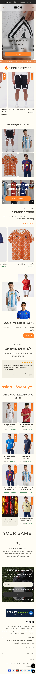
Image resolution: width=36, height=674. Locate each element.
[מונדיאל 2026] (26, 140)
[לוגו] (18, 7)
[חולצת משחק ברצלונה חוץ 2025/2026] (26, 506)
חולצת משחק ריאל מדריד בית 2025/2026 (9, 426)
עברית (32, 659)
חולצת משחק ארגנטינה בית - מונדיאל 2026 (26, 489)
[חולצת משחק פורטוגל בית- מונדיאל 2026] (26, 412)
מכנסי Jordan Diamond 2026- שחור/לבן (21, 109)
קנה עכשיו (8, 2)
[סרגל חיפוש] (6, 7)
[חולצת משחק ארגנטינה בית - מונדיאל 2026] (26, 475)
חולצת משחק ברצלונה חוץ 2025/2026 (26, 520)
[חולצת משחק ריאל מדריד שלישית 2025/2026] (10, 443)
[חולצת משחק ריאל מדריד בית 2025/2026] (10, 412)
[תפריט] (33, 7)
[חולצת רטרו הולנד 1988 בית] (21, 244)
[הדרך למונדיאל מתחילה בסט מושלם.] (10, 511)
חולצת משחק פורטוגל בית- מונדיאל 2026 (26, 426)
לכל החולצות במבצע (18, 198)
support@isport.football (15, 556)
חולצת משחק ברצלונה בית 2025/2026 (9, 489)
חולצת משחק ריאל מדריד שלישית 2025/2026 (9, 457)
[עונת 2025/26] (26, 165)
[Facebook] (29, 647)
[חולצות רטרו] (10, 165)
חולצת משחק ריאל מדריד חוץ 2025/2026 (26, 457)
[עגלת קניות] (3, 7)
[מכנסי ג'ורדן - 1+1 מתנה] (10, 140)
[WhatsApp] (26, 647)
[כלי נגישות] (33, 671)
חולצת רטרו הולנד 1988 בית (25, 264)
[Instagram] (33, 647)
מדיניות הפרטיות (12, 589)
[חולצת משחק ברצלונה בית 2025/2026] (10, 475)
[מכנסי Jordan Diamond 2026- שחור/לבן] (21, 90)
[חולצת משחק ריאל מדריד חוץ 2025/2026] (26, 443)
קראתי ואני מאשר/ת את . (19, 589)
